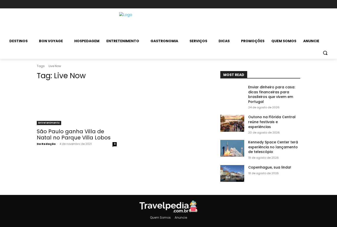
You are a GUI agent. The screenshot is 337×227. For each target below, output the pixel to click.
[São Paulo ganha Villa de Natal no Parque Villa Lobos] (77, 105)
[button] (325, 53)
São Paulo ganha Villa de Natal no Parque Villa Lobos (74, 134)
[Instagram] (288, 4)
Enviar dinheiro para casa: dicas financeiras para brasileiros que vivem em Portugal (271, 94)
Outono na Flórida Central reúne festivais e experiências (272, 121)
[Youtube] (296, 4)
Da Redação (46, 144)
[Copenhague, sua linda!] (232, 173)
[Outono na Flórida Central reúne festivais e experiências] (232, 123)
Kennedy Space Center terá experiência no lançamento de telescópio (273, 147)
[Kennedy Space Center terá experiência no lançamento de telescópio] (232, 148)
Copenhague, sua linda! (269, 167)
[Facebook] (280, 4)
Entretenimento (49, 123)
